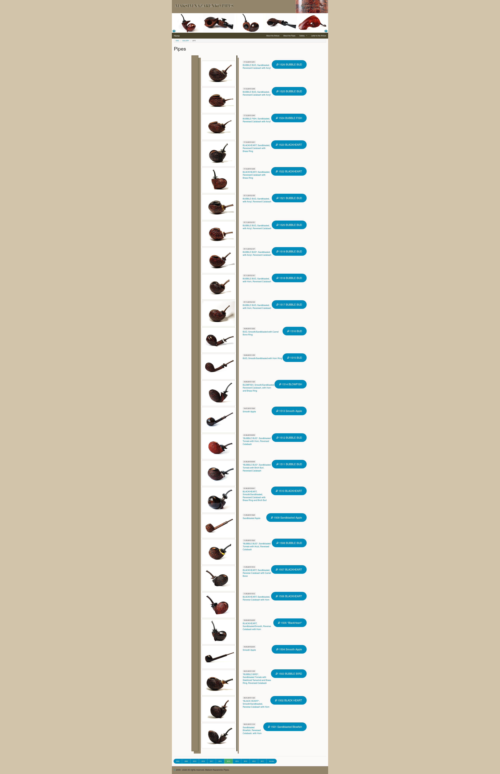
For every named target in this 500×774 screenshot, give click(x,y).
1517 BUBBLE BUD (290, 304)
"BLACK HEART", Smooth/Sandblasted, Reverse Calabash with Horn (256, 703)
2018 (203, 761)
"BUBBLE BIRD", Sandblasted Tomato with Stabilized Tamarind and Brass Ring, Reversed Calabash (257, 678)
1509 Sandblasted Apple (287, 517)
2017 (211, 761)
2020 (186, 761)
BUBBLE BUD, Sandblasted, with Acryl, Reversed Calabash (257, 200)
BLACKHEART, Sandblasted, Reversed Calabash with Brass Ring (256, 148)
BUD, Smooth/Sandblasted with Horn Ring (262, 358)
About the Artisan (272, 35)
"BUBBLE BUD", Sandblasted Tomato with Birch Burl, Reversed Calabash (257, 467)
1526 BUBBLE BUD (290, 64)
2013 (245, 761)
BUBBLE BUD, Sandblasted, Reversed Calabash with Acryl (257, 66)
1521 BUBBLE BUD (290, 198)
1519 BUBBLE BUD (290, 251)
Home (177, 35)
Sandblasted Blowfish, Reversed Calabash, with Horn (252, 730)
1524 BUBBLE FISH (290, 118)
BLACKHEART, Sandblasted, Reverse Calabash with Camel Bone (257, 573)
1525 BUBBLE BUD (290, 91)
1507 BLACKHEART (290, 569)
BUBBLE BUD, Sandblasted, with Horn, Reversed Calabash (257, 280)
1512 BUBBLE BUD (290, 437)
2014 (237, 761)
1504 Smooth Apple (290, 649)
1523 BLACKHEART (290, 144)
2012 (253, 761)
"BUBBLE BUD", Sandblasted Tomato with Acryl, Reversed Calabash (257, 546)
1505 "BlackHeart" (291, 623)
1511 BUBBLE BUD (290, 464)
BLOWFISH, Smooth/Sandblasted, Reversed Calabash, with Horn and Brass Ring (258, 387)
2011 (262, 761)
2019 (194, 761)
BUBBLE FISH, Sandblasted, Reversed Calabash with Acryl (257, 120)
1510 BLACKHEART (290, 491)
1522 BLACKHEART (290, 171)
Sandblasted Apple (251, 518)
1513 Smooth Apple (290, 411)
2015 (194, 40)
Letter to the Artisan (318, 35)
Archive (271, 761)
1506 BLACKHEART (290, 596)
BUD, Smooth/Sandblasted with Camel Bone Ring (261, 333)
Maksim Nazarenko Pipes (204, 5)
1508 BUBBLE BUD (290, 543)
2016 (220, 761)
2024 (177, 761)
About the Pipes (289, 35)
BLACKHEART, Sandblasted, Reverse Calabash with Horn (256, 598)
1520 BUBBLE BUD (290, 225)
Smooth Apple (249, 411)
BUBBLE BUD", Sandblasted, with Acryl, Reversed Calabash (257, 253)
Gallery (302, 35)
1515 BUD (295, 357)
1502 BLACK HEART (289, 700)
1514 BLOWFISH (291, 384)
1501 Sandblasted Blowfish (286, 727)
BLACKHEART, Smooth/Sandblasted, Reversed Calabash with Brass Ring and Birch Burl (255, 496)
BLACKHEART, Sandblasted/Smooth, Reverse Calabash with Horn (257, 626)
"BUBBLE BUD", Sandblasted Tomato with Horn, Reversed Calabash (257, 441)
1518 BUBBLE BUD (290, 278)
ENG (177, 40)
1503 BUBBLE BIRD (290, 673)
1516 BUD (295, 331)
